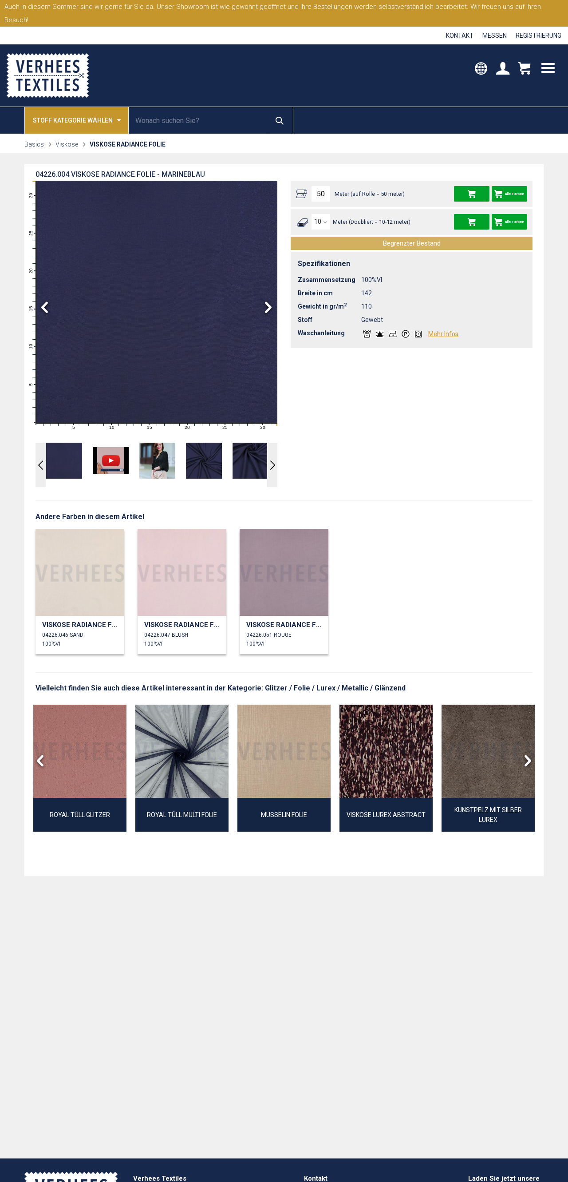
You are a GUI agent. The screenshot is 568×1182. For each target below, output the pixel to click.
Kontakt (459, 35)
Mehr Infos (443, 333)
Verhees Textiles (48, 75)
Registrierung (538, 35)
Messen (494, 35)
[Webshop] (524, 69)
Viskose (66, 144)
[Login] (502, 69)
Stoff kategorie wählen (73, 120)
